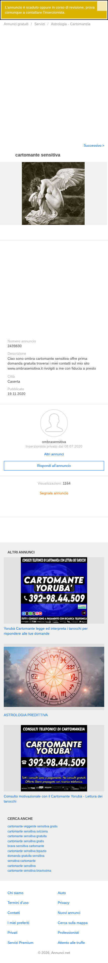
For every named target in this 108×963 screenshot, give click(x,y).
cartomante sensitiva (22, 866)
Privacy (63, 903)
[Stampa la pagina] (54, 509)
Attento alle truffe (71, 943)
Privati (12, 933)
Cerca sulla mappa (73, 923)
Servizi (39, 24)
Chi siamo (15, 893)
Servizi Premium (20, 943)
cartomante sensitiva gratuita (27, 836)
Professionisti (68, 933)
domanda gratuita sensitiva (26, 856)
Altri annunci (54, 454)
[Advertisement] (54, 81)
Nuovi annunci (69, 913)
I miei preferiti (18, 923)
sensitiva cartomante (22, 861)
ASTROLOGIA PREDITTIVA (26, 715)
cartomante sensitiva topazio (27, 851)
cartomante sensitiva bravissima (29, 870)
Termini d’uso (18, 903)
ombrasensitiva (54, 442)
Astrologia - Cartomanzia (70, 24)
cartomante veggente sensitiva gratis (33, 826)
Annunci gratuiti (16, 24)
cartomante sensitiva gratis (26, 841)
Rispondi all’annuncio (54, 466)
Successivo (92, 145)
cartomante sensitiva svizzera (28, 831)
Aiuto (62, 893)
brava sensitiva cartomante (26, 846)
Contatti (14, 913)
